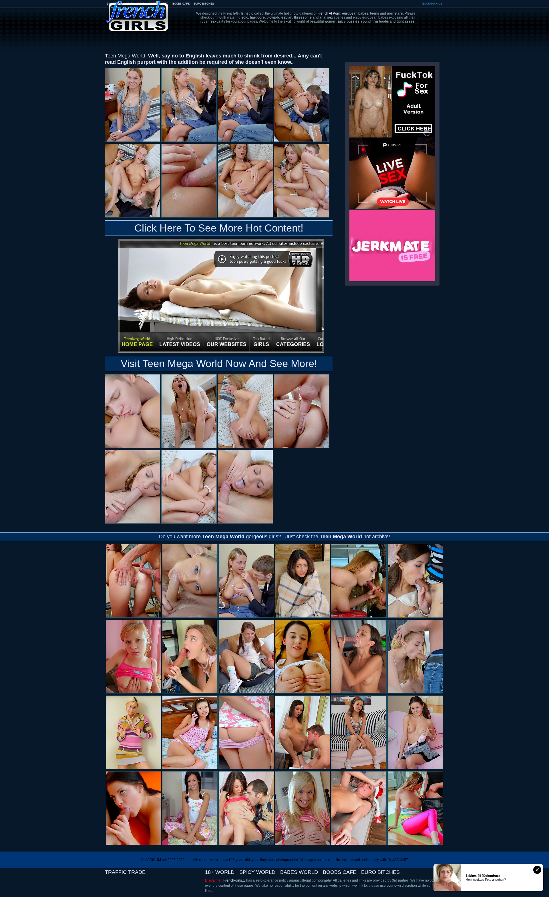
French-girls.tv (234, 880)
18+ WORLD (219, 872)
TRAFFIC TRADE (125, 872)
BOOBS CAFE (181, 3)
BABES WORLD (299, 872)
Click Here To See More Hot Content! (218, 228)
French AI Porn (328, 13)
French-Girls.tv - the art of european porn (137, 12)
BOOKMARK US (432, 3)
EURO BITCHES (204, 3)
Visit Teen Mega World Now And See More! (219, 363)
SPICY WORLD (257, 872)
